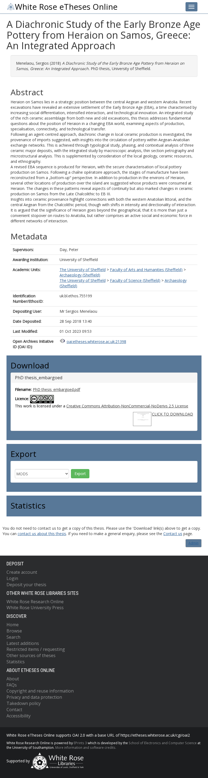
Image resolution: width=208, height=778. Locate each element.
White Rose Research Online (35, 602)
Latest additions (22, 643)
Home (12, 625)
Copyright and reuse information (40, 691)
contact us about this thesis (42, 533)
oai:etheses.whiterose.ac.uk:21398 (96, 341)
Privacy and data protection (34, 697)
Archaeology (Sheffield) (80, 275)
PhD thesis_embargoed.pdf (56, 389)
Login (12, 578)
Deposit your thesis (26, 585)
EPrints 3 (80, 743)
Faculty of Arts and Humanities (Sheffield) (146, 269)
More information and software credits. (85, 747)
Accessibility (18, 716)
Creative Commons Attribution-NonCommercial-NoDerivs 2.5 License (127, 405)
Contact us (172, 533)
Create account (21, 572)
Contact (14, 710)
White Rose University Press (35, 608)
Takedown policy (23, 703)
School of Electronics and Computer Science (163, 743)
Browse (14, 631)
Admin (193, 543)
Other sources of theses (31, 655)
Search (13, 637)
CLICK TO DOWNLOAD (172, 414)
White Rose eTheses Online (66, 6)
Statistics (15, 662)
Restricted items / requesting (35, 649)
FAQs (11, 685)
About (12, 679)
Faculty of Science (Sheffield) (135, 280)
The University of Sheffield (83, 269)
